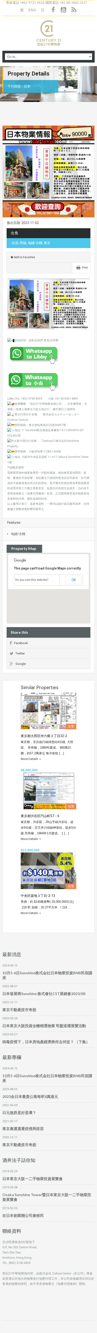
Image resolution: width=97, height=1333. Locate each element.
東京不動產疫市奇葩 (19, 1009)
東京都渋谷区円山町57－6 (40, 816)
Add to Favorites (24, 257)
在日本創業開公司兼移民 (23, 1215)
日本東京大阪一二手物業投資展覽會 (32, 1178)
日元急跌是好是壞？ (19, 1112)
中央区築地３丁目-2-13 (38, 896)
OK (74, 580)
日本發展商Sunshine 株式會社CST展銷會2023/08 (43, 993)
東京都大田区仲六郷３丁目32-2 (44, 736)
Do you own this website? (31, 580)
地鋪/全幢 (18, 534)
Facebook (21, 643)
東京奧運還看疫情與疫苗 (23, 1128)
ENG (32, 10)
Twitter (20, 653)
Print (85, 267)
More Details (30, 759)
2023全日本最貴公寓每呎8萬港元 (30, 1096)
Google (21, 664)
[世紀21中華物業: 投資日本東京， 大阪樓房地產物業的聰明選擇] (48, 34)
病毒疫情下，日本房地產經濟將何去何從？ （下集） (46, 1041)
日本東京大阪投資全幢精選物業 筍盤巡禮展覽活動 (44, 1025)
